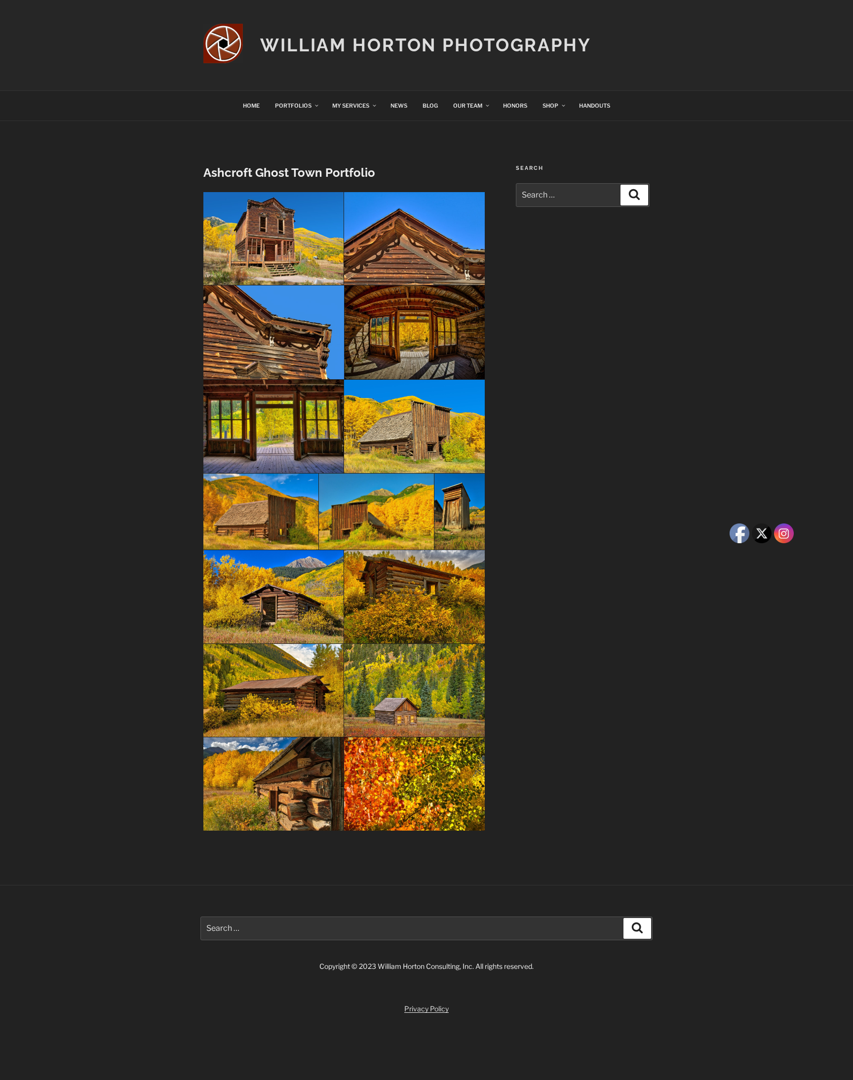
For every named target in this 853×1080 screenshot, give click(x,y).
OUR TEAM (467, 105)
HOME (251, 105)
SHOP (550, 105)
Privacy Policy (426, 1008)
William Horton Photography (425, 45)
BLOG (430, 105)
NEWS (398, 105)
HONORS (515, 105)
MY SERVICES (350, 105)
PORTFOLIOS (293, 105)
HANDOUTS (594, 105)
